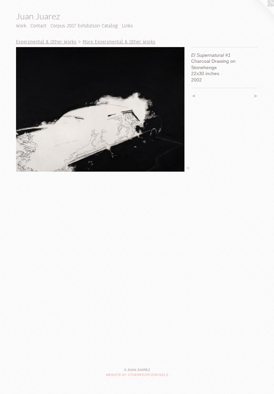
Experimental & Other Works (46, 41)
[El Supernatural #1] (100, 109)
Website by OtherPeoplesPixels (137, 375)
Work (21, 25)
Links (127, 25)
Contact (38, 25)
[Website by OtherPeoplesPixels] (260, 13)
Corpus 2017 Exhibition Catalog (84, 25)
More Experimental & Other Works (119, 41)
